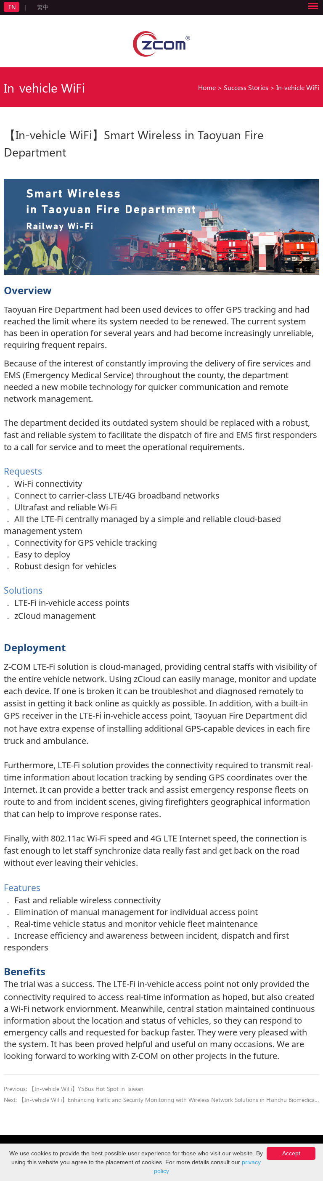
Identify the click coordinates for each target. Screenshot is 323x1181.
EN (12, 7)
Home (207, 87)
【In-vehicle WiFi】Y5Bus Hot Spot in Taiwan (86, 1089)
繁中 (43, 7)
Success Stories (246, 87)
